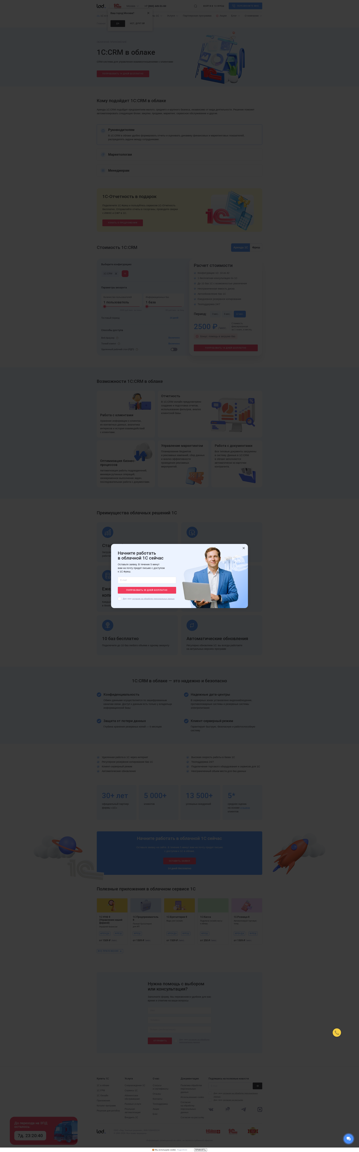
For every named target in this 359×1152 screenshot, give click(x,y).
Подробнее (182, 1150)
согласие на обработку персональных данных (153, 599)
